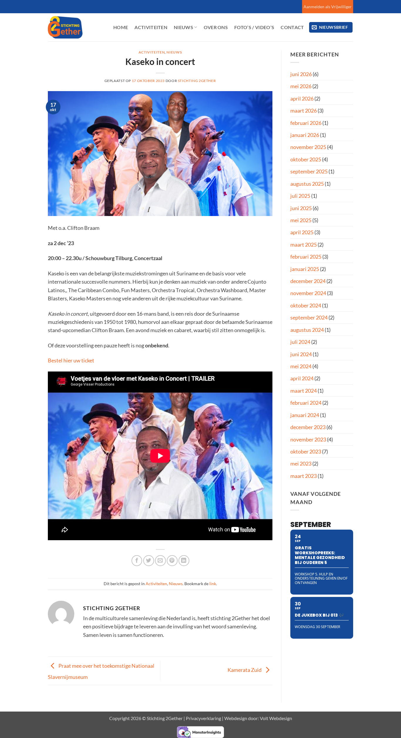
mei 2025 (300, 220)
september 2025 (309, 171)
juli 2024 (300, 342)
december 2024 (308, 281)
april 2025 (302, 232)
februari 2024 (305, 402)
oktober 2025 (305, 159)
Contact (292, 27)
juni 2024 (301, 354)
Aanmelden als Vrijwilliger (328, 6)
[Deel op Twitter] (148, 560)
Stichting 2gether (197, 80)
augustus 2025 (307, 183)
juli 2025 (300, 196)
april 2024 (302, 378)
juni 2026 (301, 74)
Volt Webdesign (276, 718)
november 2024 (308, 293)
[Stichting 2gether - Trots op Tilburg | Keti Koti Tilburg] (76, 27)
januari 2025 (304, 269)
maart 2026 (303, 110)
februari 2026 (305, 123)
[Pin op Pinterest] (172, 560)
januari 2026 (304, 135)
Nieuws (183, 27)
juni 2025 (301, 208)
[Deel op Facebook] (137, 560)
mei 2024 (300, 366)
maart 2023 (303, 476)
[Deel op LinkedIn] (183, 560)
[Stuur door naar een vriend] (160, 560)
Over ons (216, 27)
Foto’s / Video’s (254, 27)
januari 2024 (304, 415)
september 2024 (309, 317)
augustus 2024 (307, 330)
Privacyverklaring (203, 718)
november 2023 (308, 439)
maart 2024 (303, 390)
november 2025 (308, 147)
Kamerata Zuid (245, 670)
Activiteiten (150, 27)
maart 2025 (303, 244)
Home (120, 27)
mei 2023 (300, 463)
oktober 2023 (305, 451)
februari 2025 (305, 256)
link (212, 583)
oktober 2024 (305, 305)
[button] (331, 27)
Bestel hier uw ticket (71, 360)
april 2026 (302, 98)
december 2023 (308, 427)
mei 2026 (300, 86)
